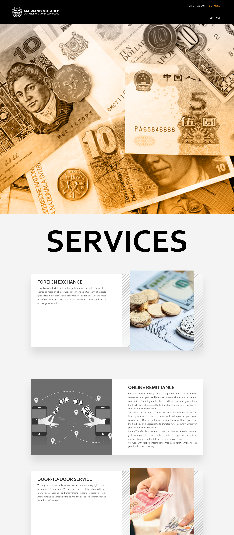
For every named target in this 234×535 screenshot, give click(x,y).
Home (190, 6)
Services (214, 6)
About (201, 6)
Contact (214, 18)
